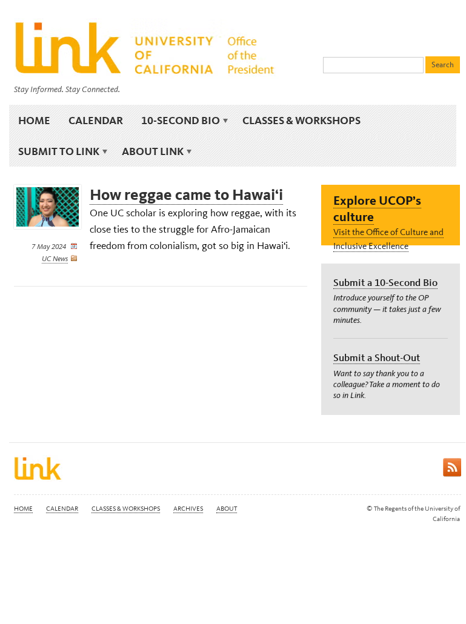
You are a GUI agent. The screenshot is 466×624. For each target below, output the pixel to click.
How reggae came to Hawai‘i (186, 194)
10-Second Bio (176, 120)
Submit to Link (54, 151)
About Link (148, 151)
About (226, 509)
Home (34, 120)
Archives (188, 509)
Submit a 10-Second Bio (385, 282)
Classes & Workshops (301, 120)
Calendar (95, 120)
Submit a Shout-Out (376, 357)
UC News (55, 258)
